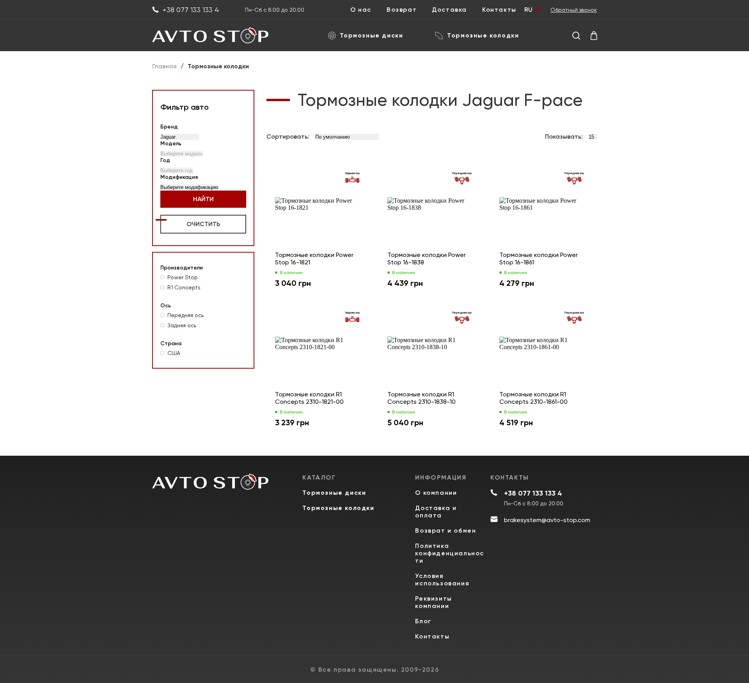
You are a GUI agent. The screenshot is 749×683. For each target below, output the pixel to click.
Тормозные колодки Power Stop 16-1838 (426, 258)
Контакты (499, 10)
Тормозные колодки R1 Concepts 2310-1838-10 (421, 398)
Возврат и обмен (445, 530)
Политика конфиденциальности (449, 553)
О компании (436, 492)
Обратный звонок (573, 9)
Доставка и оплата (435, 511)
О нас (360, 10)
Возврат (402, 10)
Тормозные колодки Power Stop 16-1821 (314, 258)
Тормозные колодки (483, 35)
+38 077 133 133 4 (191, 9)
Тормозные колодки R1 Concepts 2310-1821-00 (309, 398)
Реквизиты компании (433, 602)
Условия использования (442, 579)
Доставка (449, 10)
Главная (164, 66)
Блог (423, 621)
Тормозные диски (371, 35)
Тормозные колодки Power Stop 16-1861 (538, 258)
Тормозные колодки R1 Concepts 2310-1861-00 (533, 398)
